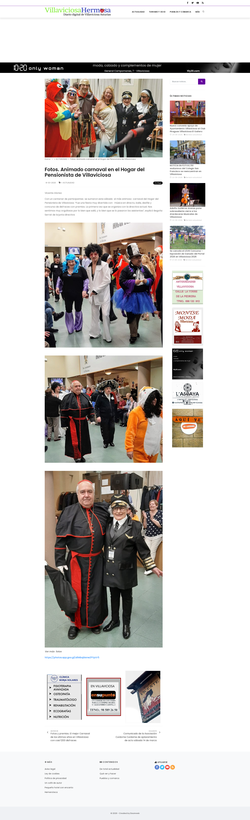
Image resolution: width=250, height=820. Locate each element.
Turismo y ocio (157, 12)
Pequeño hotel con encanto (59, 787)
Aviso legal (50, 769)
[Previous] (47, 118)
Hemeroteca (51, 792)
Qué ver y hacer (108, 773)
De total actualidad (109, 769)
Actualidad (138, 12)
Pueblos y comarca (180, 12)
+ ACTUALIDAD (67, 182)
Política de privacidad (55, 778)
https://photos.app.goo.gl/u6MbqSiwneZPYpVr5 (72, 657)
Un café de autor (53, 782)
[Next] (160, 118)
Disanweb (135, 813)
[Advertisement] (125, 39)
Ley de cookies (52, 773)
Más (197, 12)
